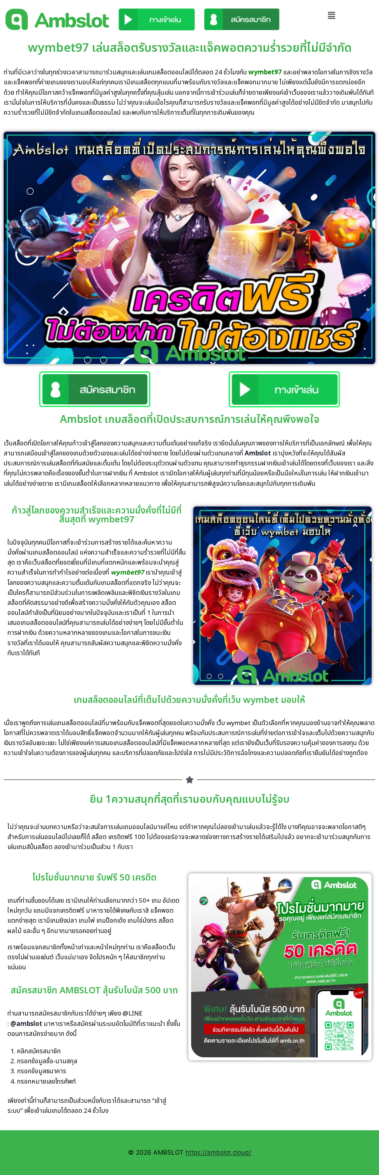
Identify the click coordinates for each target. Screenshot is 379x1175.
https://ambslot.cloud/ (218, 1152)
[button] (331, 15)
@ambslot (26, 1024)
